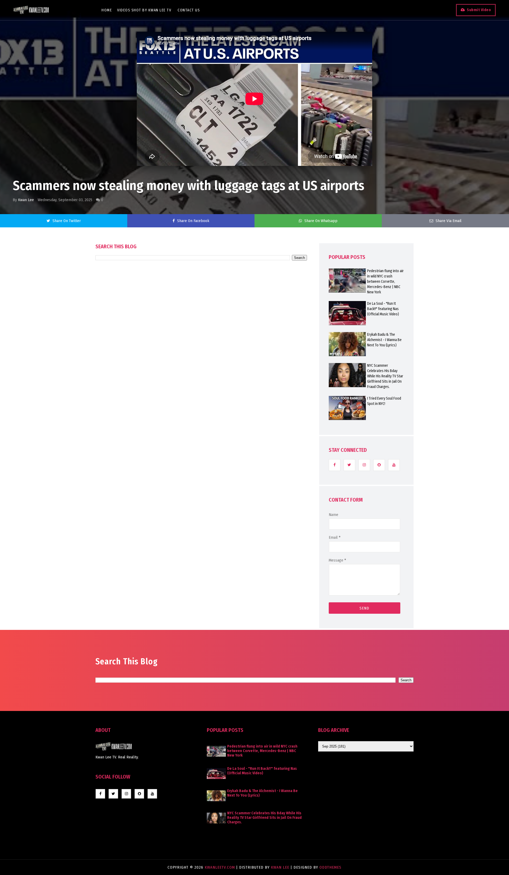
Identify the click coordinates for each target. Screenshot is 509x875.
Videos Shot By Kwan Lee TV (144, 10)
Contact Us (189, 10)
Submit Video (479, 10)
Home (107, 10)
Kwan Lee (26, 199)
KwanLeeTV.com (220, 867)
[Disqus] (201, 411)
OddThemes (330, 867)
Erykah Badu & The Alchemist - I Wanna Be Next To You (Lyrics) (384, 339)
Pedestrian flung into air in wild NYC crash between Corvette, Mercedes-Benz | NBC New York (385, 281)
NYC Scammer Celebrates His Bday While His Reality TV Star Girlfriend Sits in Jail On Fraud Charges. (385, 376)
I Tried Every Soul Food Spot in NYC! (384, 401)
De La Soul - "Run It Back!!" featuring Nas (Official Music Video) (383, 308)
